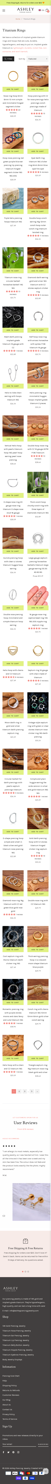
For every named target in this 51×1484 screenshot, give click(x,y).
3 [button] (28, 1271)
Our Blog (6, 1400)
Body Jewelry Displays (12, 1359)
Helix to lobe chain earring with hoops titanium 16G (13, 396)
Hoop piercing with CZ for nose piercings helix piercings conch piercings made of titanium (38, 103)
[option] (25, 1179)
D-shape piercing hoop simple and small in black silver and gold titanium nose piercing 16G (13, 845)
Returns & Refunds (11, 1390)
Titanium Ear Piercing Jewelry (15, 1335)
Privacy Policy (8, 1414)
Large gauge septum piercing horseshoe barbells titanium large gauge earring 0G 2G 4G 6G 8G (37, 565)
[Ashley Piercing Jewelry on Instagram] (18, 1452)
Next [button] (4, 1215)
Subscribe (43, 1444)
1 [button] (22, 1271)
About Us (6, 1404)
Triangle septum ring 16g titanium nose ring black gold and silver (38, 1068)
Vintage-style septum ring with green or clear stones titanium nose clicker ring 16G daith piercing (37, 729)
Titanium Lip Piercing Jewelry (15, 1340)
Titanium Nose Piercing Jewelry (16, 1331)
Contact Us (7, 1409)
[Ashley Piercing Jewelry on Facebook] (3, 1452)
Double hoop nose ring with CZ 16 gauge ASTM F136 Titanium (38, 449)
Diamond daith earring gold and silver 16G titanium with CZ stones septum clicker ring (38, 284)
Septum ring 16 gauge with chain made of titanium (38, 674)
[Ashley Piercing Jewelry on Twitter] (8, 1452)
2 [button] (25, 1271)
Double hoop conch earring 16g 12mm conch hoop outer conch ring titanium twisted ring (38, 225)
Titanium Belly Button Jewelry (15, 1345)
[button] (42, 10)
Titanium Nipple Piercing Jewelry (17, 1350)
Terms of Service (9, 1419)
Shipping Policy (9, 1385)
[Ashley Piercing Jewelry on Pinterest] (13, 1452)
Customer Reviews (10, 1395)
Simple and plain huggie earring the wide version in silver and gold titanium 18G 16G (38, 786)
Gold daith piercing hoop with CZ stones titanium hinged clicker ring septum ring (38, 845)
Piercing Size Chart (10, 1376)
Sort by (22, 59)
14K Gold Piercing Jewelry (13, 1326)
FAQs (4, 1381)
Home (18, 19)
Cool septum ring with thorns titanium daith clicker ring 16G (13, 960)
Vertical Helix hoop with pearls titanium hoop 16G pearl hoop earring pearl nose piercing (13, 452)
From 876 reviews (25, 1129)
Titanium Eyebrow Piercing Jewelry (18, 1355)
